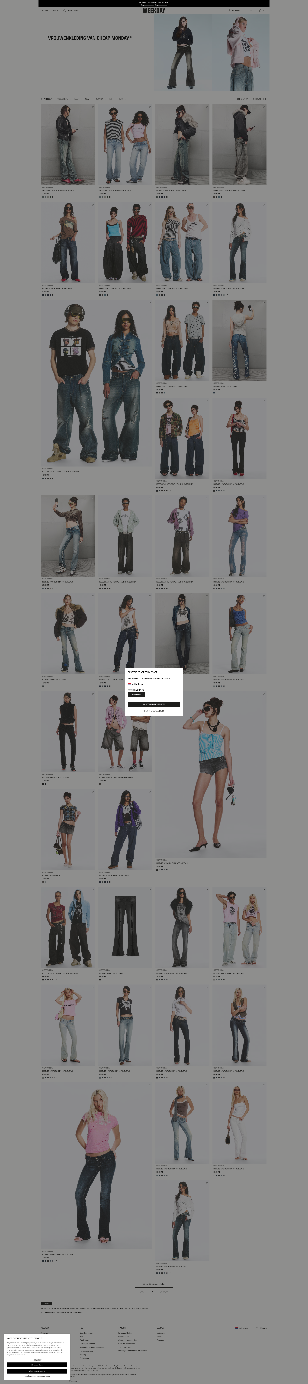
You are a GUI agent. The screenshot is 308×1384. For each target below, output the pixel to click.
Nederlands (136, 695)
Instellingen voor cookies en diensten (37, 1376)
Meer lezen (37, 1360)
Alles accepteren (37, 1365)
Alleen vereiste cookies (37, 1371)
